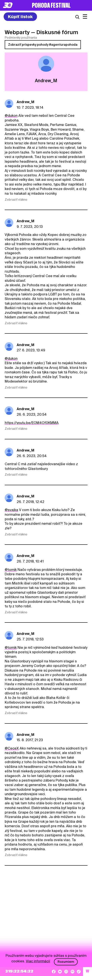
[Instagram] (66, 971)
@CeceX (12, 748)
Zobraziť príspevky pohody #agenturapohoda (42, 44)
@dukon (11, 116)
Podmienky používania (21, 37)
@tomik (11, 570)
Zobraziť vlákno (16, 199)
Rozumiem (66, 961)
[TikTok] (79, 971)
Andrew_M (25, 102)
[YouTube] (60, 971)
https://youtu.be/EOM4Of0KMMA (32, 423)
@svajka (11, 510)
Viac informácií (38, 961)
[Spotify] (72, 971)
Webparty (17, 32)
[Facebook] (54, 971)
